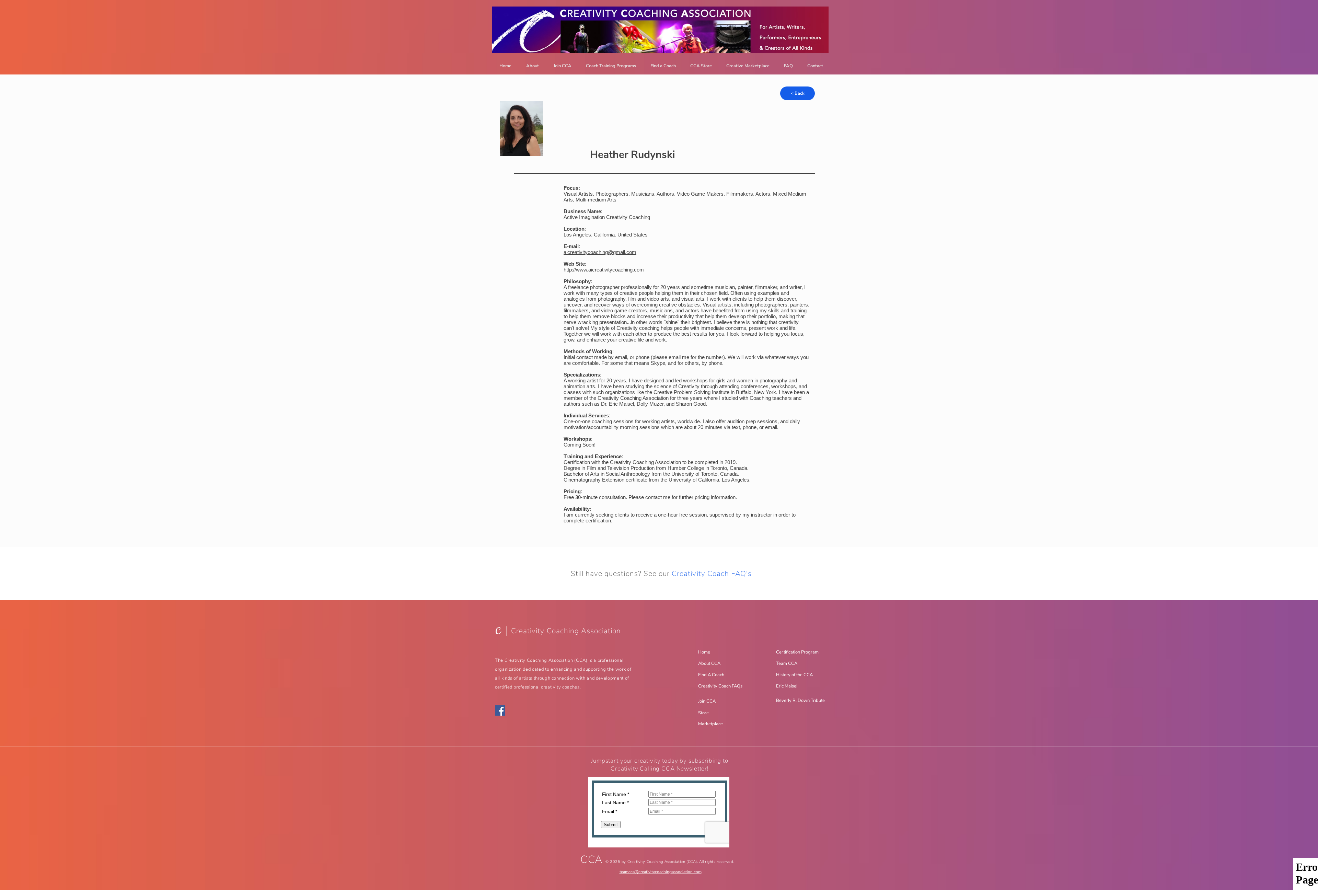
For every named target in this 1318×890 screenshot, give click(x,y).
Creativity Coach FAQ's (712, 573)
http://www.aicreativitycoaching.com (604, 270)
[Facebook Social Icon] (500, 710)
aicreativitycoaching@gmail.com (600, 252)
